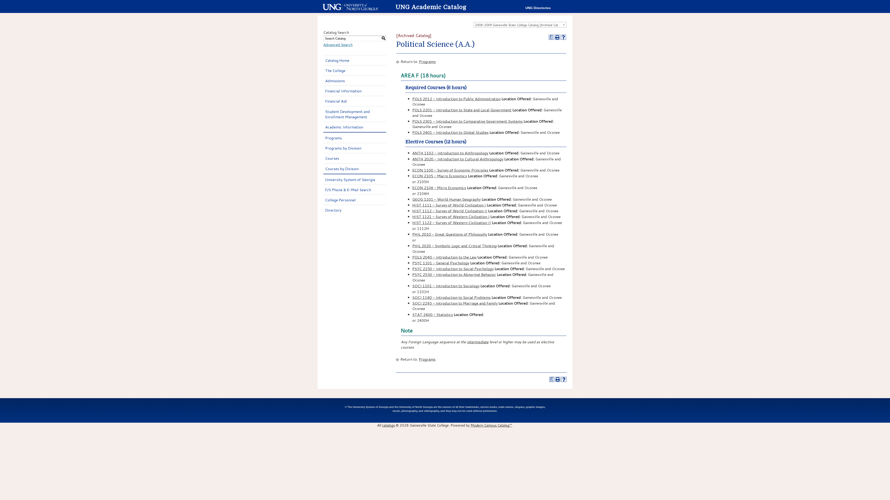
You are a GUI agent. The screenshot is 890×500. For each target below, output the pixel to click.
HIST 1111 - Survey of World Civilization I (449, 205)
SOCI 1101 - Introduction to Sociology (446, 285)
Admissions (335, 80)
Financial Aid (336, 101)
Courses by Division (342, 168)
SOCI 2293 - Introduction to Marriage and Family (455, 303)
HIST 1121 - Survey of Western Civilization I (451, 216)
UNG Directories (538, 8)
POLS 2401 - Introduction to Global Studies (450, 132)
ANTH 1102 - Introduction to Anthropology (450, 153)
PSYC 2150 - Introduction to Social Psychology (453, 268)
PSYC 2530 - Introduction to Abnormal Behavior (454, 274)
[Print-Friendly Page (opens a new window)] (557, 37)
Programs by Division (343, 148)
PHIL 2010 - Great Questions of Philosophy (449, 234)
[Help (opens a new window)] (563, 37)
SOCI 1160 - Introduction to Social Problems (451, 297)
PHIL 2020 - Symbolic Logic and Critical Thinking (454, 245)
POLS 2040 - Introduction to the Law (444, 257)
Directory (333, 210)
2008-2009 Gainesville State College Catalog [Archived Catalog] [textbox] (520, 25)
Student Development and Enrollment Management (347, 114)
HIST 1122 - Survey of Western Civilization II (451, 222)
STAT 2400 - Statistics (432, 314)
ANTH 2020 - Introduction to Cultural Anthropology (457, 159)
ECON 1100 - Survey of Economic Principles (450, 170)
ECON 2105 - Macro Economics (439, 175)
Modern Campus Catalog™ (491, 425)
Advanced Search (338, 44)
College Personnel (340, 200)
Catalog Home (337, 60)
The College (335, 70)
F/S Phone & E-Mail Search (348, 189)
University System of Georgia (350, 179)
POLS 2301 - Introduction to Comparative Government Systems (467, 121)
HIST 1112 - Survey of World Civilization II (449, 210)
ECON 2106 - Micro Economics (439, 187)
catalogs (388, 425)
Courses (332, 158)
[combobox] (520, 25)
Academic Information (344, 127)
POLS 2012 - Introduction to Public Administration (456, 98)
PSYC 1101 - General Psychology (440, 263)
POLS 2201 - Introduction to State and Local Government (462, 109)
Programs (333, 138)
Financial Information (343, 91)
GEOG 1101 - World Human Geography (446, 199)
